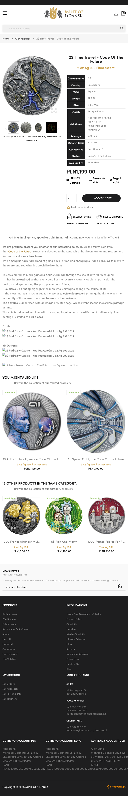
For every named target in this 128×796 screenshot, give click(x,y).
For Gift (6, 638)
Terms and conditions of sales (83, 613)
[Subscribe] (120, 586)
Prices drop (73, 658)
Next (58, 128)
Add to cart (103, 198)
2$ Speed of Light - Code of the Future (96, 459)
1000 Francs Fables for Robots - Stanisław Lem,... (107, 541)
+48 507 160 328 (76, 727)
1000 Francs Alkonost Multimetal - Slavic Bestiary (21, 541)
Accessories (9, 648)
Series (5, 633)
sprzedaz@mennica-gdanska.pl (87, 713)
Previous (6, 128)
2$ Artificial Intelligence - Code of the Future (32, 459)
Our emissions (10, 653)
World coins (9, 618)
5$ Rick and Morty (64, 541)
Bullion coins (9, 613)
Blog (69, 668)
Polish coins (9, 623)
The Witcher (9, 658)
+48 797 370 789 (76, 707)
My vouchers (9, 698)
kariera (70, 648)
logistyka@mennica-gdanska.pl (86, 730)
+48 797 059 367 (76, 710)
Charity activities (76, 638)
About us (71, 623)
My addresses (10, 688)
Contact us (72, 663)
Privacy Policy (74, 618)
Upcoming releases (77, 653)
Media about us (75, 633)
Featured (7, 643)
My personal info (12, 693)
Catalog (71, 628)
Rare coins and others (15, 628)
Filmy (69, 643)
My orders (8, 683)
